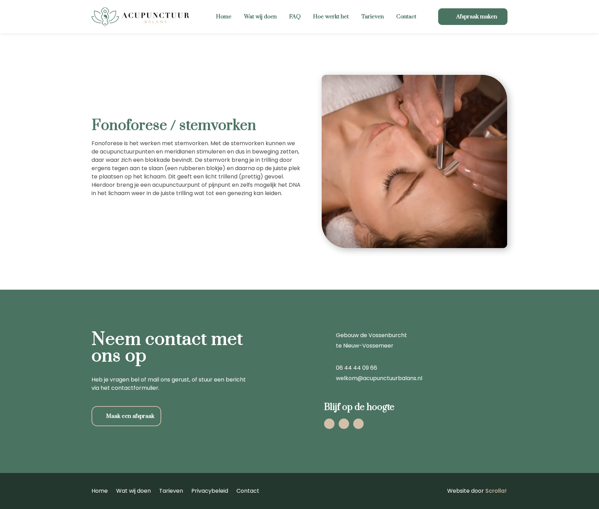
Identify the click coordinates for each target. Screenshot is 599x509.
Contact (406, 17)
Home (224, 17)
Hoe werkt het (331, 17)
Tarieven (372, 17)
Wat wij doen (260, 17)
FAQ (295, 17)
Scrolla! (495, 491)
